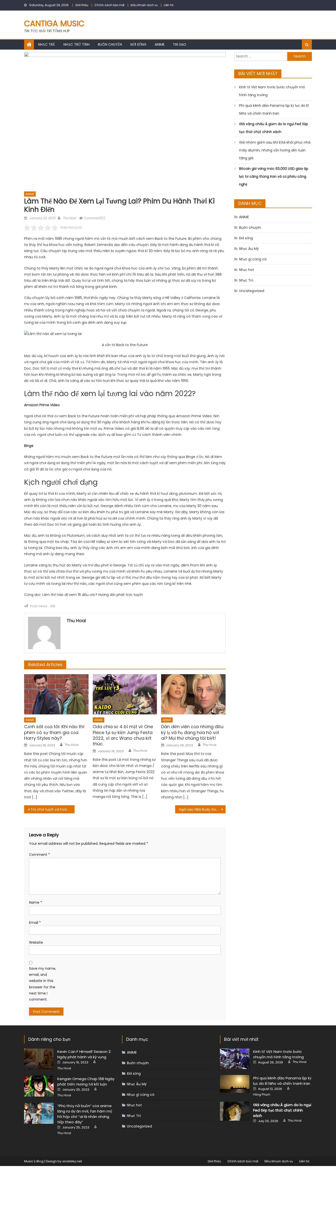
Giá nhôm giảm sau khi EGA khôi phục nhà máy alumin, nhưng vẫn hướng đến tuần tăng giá (274, 150)
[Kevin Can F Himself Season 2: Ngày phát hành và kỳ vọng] (39, 1058)
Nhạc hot (246, 269)
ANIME (160, 44)
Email (35, 922)
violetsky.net (72, 1161)
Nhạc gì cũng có (253, 259)
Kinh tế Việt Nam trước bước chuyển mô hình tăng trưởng (272, 91)
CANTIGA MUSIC (54, 23)
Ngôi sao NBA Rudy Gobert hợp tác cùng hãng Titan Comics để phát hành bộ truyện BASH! (202, 809)
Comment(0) (94, 218)
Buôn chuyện (110, 44)
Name (35, 902)
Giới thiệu (81, 5)
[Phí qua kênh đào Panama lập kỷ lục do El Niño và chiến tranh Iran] (234, 1084)
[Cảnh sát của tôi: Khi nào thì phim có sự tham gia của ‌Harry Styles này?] (56, 694)
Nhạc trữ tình (76, 44)
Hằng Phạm (261, 1094)
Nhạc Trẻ (46, 44)
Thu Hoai (69, 218)
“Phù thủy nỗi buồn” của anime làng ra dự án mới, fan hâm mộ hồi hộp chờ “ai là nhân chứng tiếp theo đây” (84, 1114)
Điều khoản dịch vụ (144, 5)
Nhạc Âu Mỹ (249, 248)
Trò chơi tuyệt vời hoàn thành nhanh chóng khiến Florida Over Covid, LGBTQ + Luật (53, 809)
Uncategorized (251, 290)
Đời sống (138, 44)
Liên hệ (168, 5)
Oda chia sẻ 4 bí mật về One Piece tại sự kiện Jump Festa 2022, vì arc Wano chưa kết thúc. (123, 735)
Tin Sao (179, 44)
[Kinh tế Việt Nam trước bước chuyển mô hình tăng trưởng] (234, 1058)
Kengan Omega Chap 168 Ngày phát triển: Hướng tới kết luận (85, 1081)
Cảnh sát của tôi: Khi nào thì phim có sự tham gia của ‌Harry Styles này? (54, 732)
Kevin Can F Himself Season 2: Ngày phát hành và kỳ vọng (84, 1054)
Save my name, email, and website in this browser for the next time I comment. (42, 984)
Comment (39, 854)
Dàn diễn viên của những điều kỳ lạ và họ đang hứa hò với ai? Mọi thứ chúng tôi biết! (192, 732)
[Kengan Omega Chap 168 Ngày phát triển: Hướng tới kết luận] (39, 1086)
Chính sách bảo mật (109, 5)
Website (36, 942)
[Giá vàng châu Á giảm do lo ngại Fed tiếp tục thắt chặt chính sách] (234, 1111)
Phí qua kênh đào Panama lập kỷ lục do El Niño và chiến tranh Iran (274, 109)
